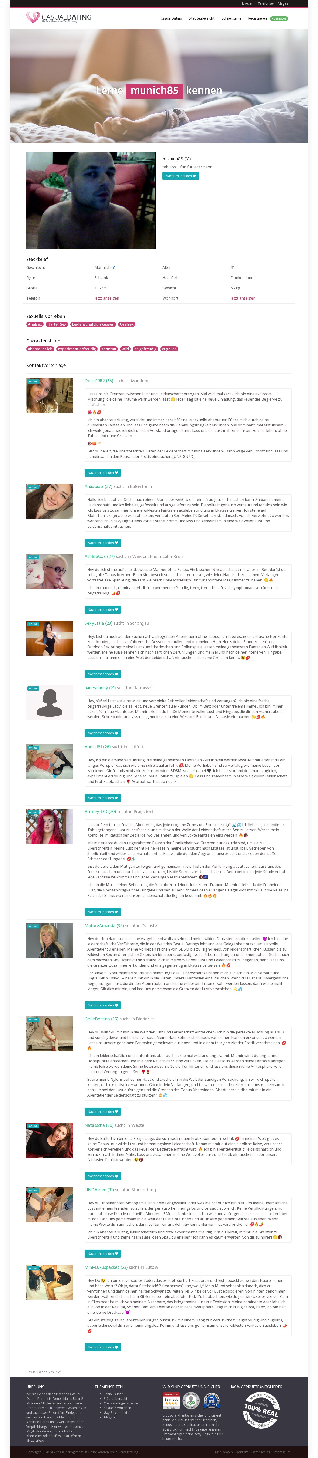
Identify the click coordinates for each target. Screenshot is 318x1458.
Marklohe (140, 381)
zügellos (169, 348)
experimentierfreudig (77, 348)
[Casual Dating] (59, 19)
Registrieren (267, 19)
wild (125, 348)
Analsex (35, 324)
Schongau (139, 623)
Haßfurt (136, 747)
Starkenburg (144, 1190)
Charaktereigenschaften (122, 1403)
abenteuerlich (40, 348)
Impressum (282, 1452)
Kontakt (242, 1452)
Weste (137, 1125)
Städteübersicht (202, 19)
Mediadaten (224, 1452)
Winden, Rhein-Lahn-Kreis (157, 557)
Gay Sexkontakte (116, 1412)
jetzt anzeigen (107, 298)
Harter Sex (56, 324)
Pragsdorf (143, 812)
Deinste (149, 926)
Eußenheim (141, 486)
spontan (108, 348)
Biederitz (145, 1019)
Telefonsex (266, 3)
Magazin (284, 3)
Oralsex (127, 324)
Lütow (151, 1267)
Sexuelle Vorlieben (117, 1408)
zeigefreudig (145, 348)
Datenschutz (260, 1452)
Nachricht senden (179, 176)
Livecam (248, 3)
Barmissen (143, 688)
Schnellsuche (231, 19)
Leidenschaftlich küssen (93, 324)
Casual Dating (171, 19)
